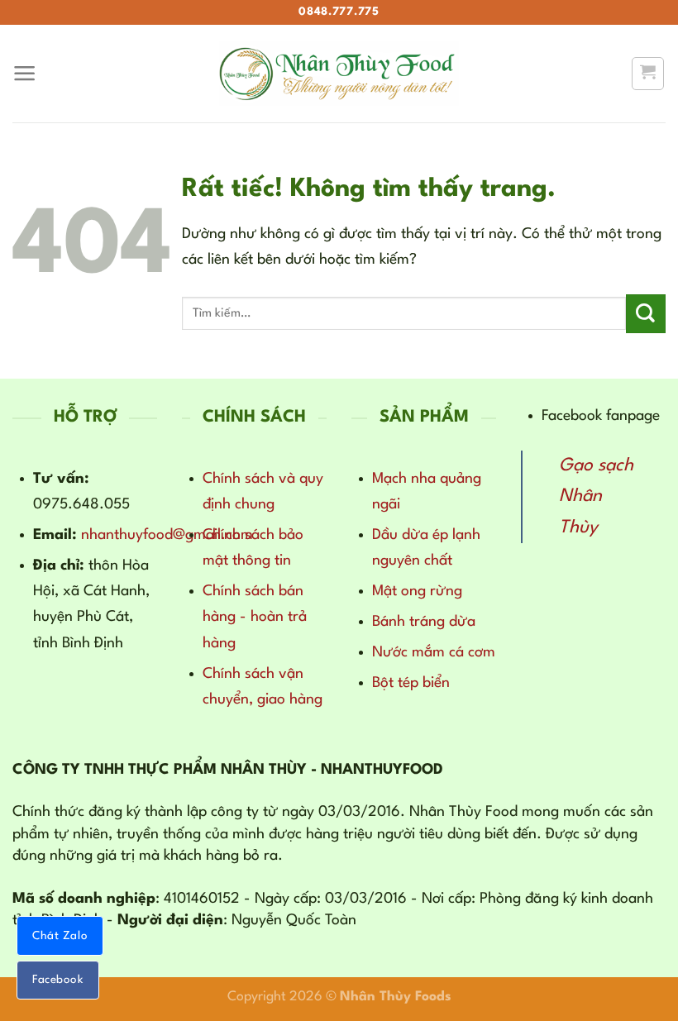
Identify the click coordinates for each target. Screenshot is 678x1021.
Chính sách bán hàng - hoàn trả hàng (255, 617)
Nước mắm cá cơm (433, 652)
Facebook (58, 979)
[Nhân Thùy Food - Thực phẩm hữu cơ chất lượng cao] (339, 73)
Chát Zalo (60, 936)
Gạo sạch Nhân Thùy (596, 497)
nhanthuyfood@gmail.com (167, 534)
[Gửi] (646, 313)
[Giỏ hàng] (648, 73)
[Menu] (24, 73)
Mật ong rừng (417, 591)
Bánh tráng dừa (423, 621)
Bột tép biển (411, 682)
